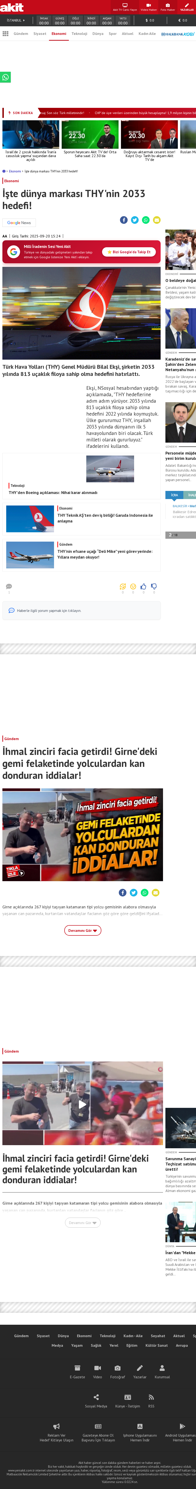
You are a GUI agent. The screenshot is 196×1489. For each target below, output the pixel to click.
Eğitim (131, 1345)
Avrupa (182, 1345)
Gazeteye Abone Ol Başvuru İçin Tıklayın (98, 1437)
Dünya (98, 33)
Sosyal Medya (96, 1406)
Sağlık (96, 1345)
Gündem (21, 33)
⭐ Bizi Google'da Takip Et (129, 252)
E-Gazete (77, 1376)
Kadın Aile (147, 33)
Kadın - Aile (133, 1335)
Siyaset (39, 33)
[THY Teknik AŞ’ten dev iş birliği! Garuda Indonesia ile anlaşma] (80, 530)
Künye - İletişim (127, 1406)
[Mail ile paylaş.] (157, 220)
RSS (151, 1406)
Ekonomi (59, 33)
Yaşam (77, 1345)
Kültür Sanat (157, 1345)
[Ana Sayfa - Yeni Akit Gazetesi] (11, 7)
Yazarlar (140, 1376)
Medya (57, 1345)
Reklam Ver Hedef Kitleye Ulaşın (56, 1437)
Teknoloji (79, 33)
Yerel (113, 1345)
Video (97, 1376)
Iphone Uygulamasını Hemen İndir (140, 1437)
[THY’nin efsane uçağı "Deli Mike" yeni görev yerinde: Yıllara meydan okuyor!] (80, 567)
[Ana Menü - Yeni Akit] (5, 33)
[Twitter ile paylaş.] (135, 220)
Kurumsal (162, 1376)
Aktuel (127, 33)
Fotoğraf (117, 1376)
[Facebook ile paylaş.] (124, 220)
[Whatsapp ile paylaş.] (146, 220)
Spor (113, 33)
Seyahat (158, 1335)
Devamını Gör (80, 930)
